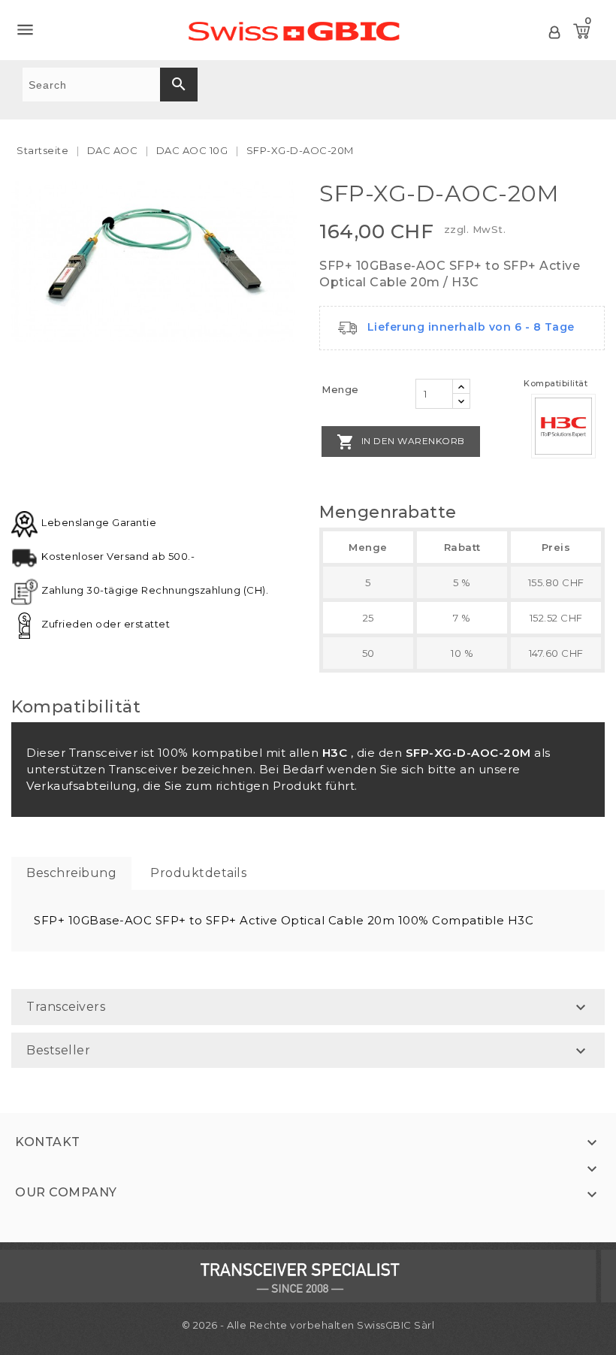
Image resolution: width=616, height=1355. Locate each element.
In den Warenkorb (401, 442)
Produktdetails (198, 873)
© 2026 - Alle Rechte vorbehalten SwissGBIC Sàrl (308, 1325)
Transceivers (65, 1007)
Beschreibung (71, 873)
